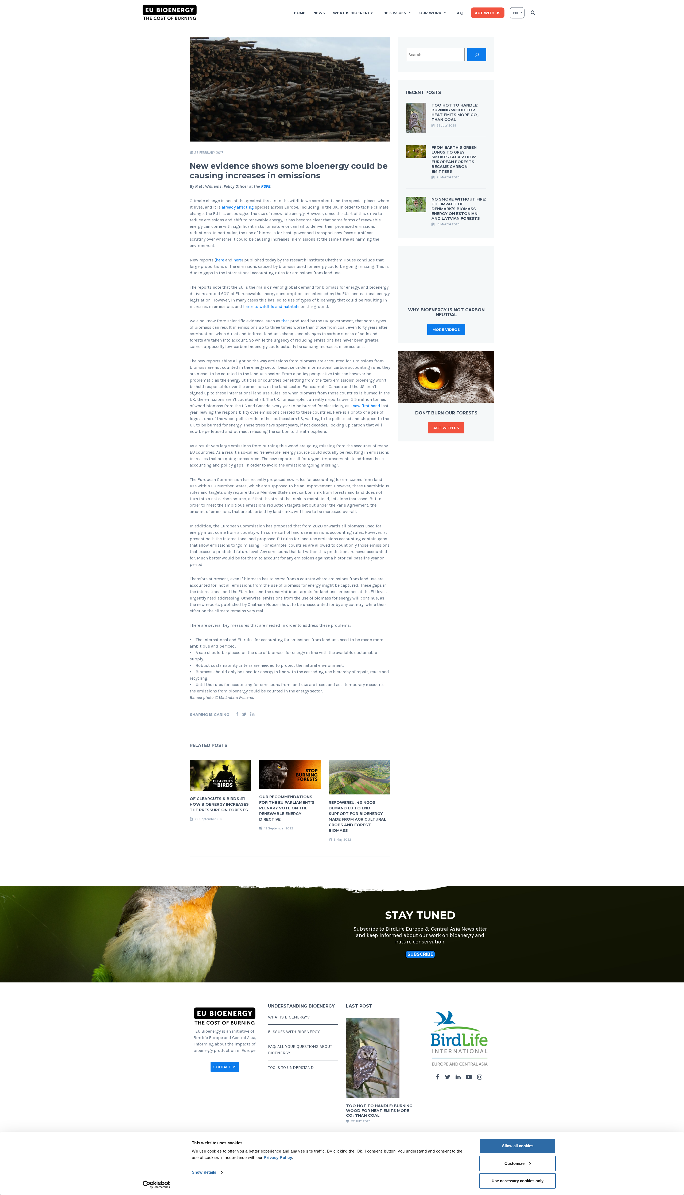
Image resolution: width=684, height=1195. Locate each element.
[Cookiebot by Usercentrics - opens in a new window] (156, 1185)
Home (299, 13)
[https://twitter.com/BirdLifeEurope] (447, 1077)
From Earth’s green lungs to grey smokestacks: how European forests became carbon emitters (454, 159)
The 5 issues (393, 13)
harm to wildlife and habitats (271, 306)
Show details (204, 1172)
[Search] (476, 54)
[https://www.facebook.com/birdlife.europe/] (438, 1077)
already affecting (238, 207)
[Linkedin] (252, 714)
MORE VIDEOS (446, 329)
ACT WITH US (446, 428)
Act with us (487, 13)
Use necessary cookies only (517, 1180)
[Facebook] (237, 714)
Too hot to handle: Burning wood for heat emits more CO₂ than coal (455, 112)
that (285, 320)
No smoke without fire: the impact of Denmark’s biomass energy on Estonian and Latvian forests (459, 209)
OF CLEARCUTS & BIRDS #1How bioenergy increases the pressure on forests (219, 804)
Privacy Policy (278, 1157)
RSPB (265, 186)
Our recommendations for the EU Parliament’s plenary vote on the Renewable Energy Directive (286, 808)
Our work (430, 13)
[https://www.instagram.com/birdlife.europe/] (479, 1077)
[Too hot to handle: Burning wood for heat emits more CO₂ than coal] (416, 117)
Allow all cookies (517, 1145)
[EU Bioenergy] (169, 12)
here (220, 259)
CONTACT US (224, 1067)
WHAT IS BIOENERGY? (289, 1017)
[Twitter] (244, 714)
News (319, 13)
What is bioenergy (353, 13)
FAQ (458, 13)
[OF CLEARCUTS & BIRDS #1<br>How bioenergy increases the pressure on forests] (220, 774)
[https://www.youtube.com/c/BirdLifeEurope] (469, 1077)
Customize (514, 1163)
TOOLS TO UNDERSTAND (291, 1067)
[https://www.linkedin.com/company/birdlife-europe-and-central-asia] (458, 1077)
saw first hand (366, 405)
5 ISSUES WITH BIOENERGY (294, 1031)
